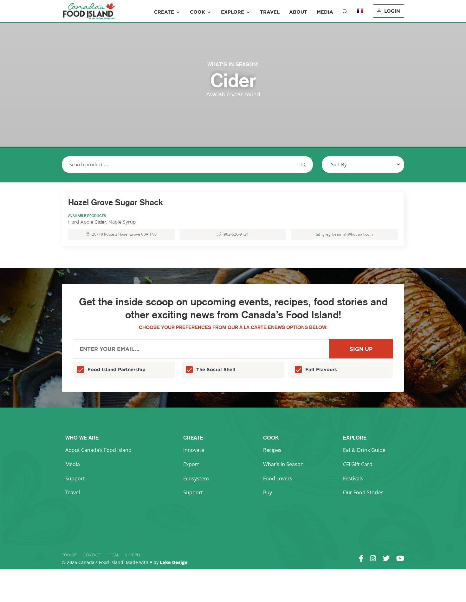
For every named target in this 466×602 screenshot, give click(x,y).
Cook (197, 12)
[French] (360, 15)
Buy (267, 492)
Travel (270, 12)
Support (75, 478)
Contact (92, 555)
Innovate (193, 450)
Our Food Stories (363, 492)
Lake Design (173, 562)
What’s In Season (283, 464)
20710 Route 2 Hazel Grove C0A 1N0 (124, 234)
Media (325, 12)
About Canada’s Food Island (98, 450)
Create (164, 12)
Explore (232, 12)
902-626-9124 (236, 234)
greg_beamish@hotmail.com (347, 234)
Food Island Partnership (116, 369)
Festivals (353, 478)
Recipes (272, 450)
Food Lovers (277, 478)
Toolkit (69, 555)
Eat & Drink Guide (364, 450)
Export (191, 464)
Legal (113, 555)
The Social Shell (216, 369)
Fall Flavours (321, 369)
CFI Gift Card (357, 464)
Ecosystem (196, 478)
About (298, 12)
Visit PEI (132, 555)
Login (392, 11)
